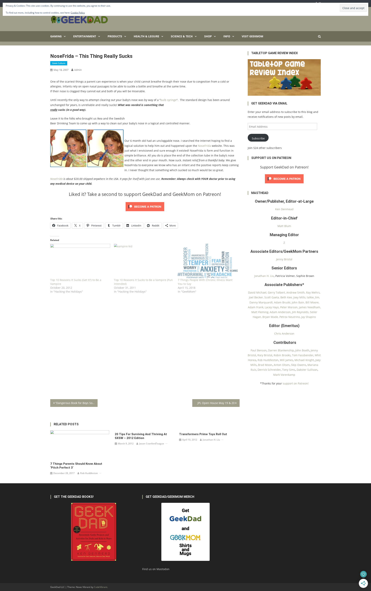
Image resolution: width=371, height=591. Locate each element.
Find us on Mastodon (155, 569)
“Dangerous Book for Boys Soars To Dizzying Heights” (76, 403)
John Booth (302, 350)
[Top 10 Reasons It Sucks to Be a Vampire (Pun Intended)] (144, 261)
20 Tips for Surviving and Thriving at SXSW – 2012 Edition (141, 436)
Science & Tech (182, 36)
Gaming (56, 36)
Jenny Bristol (284, 259)
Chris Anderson (284, 333)
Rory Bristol (264, 355)
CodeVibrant (100, 587)
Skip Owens (298, 365)
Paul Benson (259, 350)
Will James (286, 360)
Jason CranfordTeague (151, 443)
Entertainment (84, 36)
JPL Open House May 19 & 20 (216, 403)
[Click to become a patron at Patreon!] (145, 206)
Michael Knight (304, 360)
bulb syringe (168, 100)
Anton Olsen (282, 365)
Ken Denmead (284, 209)
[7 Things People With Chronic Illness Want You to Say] (208, 261)
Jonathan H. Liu (211, 439)
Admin (78, 70)
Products (115, 36)
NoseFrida (204, 146)
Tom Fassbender (302, 355)
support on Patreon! (296, 383)
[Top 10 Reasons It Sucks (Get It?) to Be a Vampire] (80, 261)
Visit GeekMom (252, 36)
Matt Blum (284, 226)
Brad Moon (265, 365)
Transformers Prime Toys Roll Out (203, 434)
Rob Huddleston (89, 473)
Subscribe (258, 138)
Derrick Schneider (269, 370)
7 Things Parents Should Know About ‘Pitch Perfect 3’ (76, 465)
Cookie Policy (78, 12)
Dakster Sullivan (307, 370)
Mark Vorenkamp (284, 375)
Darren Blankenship (281, 350)
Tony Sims (288, 370)
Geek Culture (58, 63)
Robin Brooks (282, 355)
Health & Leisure (146, 36)
